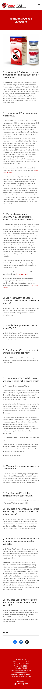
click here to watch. (21, 274)
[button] (39, 5)
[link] (14, 5)
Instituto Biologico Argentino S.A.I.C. (21, 676)
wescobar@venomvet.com (23, 670)
